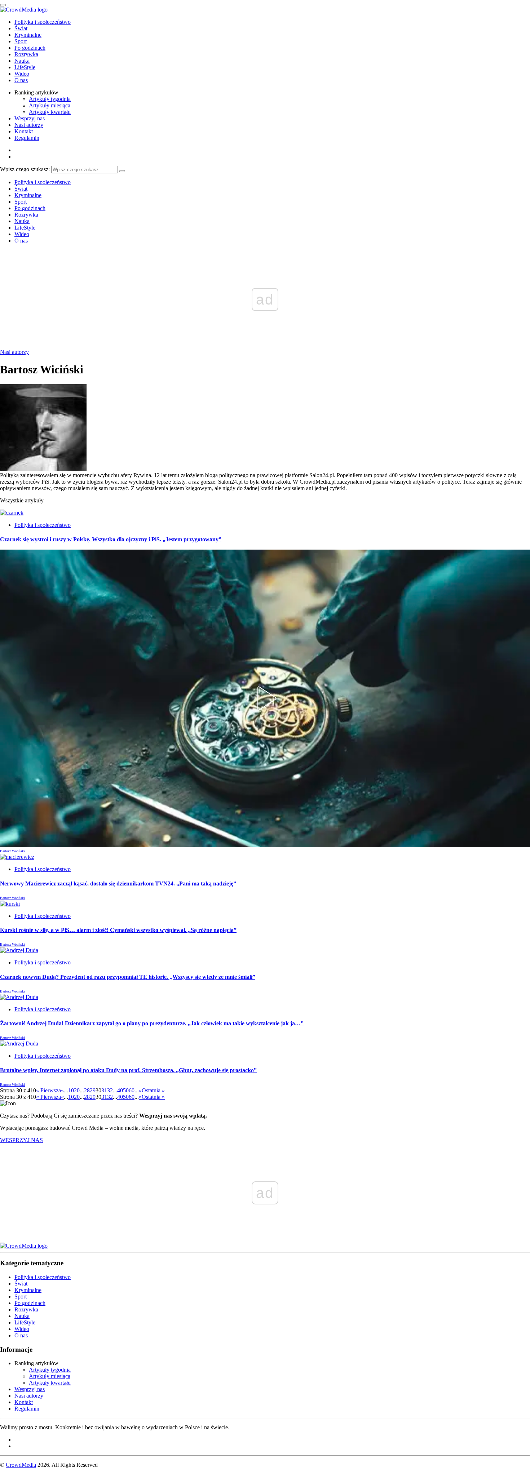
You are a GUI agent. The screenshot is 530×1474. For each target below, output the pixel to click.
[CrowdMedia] (24, 9)
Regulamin (26, 138)
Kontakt (23, 131)
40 (120, 1090)
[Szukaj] (122, 171)
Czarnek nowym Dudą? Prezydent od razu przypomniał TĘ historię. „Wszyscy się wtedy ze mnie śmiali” (127, 977)
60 (131, 1090)
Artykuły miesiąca (49, 105)
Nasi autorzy (28, 125)
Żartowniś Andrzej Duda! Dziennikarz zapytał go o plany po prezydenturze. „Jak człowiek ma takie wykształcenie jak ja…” (152, 1023)
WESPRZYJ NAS (21, 1140)
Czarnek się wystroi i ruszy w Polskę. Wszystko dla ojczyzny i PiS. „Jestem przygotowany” (110, 539)
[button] (265, 698)
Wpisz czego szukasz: (25, 169)
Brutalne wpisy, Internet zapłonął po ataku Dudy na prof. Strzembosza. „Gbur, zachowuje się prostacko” (128, 1070)
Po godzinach (29, 48)
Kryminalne (27, 35)
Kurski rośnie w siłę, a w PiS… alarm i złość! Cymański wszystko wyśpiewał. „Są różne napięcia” (118, 930)
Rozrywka (26, 54)
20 (77, 1090)
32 (110, 1090)
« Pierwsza (48, 1090)
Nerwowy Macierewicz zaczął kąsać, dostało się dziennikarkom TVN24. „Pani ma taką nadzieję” (118, 883)
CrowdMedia (21, 1465)
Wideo (21, 74)
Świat (20, 28)
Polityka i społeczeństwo (42, 22)
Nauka (22, 61)
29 (93, 1090)
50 (126, 1090)
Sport (20, 41)
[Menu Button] (3, 5)
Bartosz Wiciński (12, 851)
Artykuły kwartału (50, 112)
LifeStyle (24, 67)
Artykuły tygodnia (50, 99)
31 (104, 1090)
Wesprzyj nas (29, 118)
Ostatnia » (153, 1090)
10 (71, 1090)
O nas (21, 80)
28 (87, 1090)
